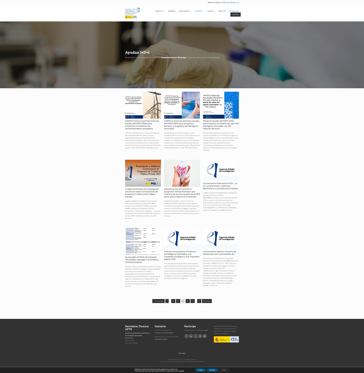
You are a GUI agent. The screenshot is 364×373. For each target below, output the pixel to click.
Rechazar (212, 370)
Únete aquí (211, 57)
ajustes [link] (182, 371)
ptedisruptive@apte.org (230, 2)
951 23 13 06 (129, 338)
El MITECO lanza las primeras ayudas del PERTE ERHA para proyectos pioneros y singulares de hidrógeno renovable (181, 125)
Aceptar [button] (200, 370)
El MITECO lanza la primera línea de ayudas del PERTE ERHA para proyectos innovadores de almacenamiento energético (142, 125)
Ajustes (224, 370)
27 (192, 301)
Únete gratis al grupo (161, 339)
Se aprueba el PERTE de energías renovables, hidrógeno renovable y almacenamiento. (142, 260)
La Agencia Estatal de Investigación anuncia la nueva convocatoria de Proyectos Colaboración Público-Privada (142, 193)
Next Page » (206, 301)
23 (173, 301)
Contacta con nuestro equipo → (165, 333)
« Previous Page (158, 301)
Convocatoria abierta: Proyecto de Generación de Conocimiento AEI (219, 252)
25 (183, 301)
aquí (206, 330)
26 (188, 301)
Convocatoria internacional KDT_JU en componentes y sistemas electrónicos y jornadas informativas (220, 186)
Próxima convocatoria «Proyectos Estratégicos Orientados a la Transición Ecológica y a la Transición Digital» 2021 (181, 255)
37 (199, 301)
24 (178, 301)
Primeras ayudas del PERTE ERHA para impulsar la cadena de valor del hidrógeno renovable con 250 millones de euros (221, 125)
